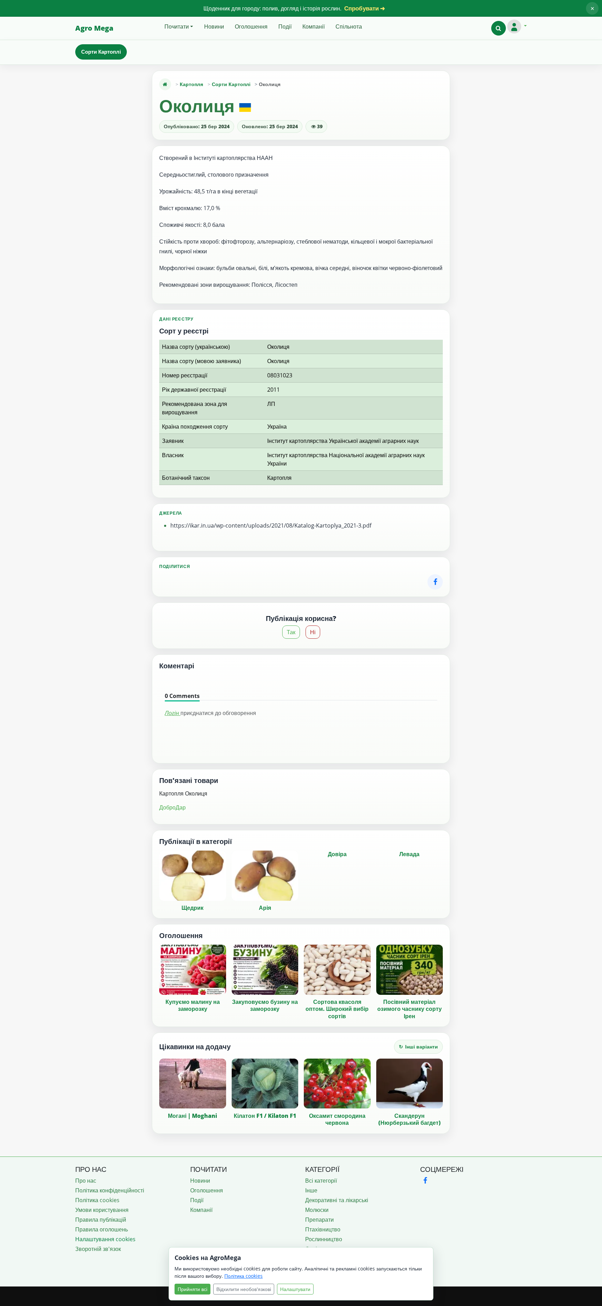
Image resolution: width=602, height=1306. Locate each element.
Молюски (317, 1210)
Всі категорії (321, 1180)
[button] (498, 28)
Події (285, 26)
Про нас (85, 1180)
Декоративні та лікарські (336, 1200)
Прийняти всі (192, 1289)
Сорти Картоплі (101, 51)
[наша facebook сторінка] (425, 1180)
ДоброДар (172, 807)
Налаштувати (295, 1289)
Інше (311, 1190)
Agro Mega (94, 28)
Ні (313, 632)
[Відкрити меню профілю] (517, 26)
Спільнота (348, 26)
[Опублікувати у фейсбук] (435, 582)
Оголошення (251, 26)
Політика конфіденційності (109, 1190)
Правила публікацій (100, 1219)
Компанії (313, 26)
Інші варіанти (418, 1046)
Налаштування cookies (105, 1239)
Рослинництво (323, 1239)
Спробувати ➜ (364, 8)
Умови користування (102, 1210)
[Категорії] (165, 84)
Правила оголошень (101, 1229)
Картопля (191, 84)
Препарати (319, 1219)
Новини (214, 26)
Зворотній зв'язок (98, 1249)
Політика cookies (97, 1200)
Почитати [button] (176, 26)
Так (291, 632)
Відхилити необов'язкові (243, 1289)
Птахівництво (322, 1229)
